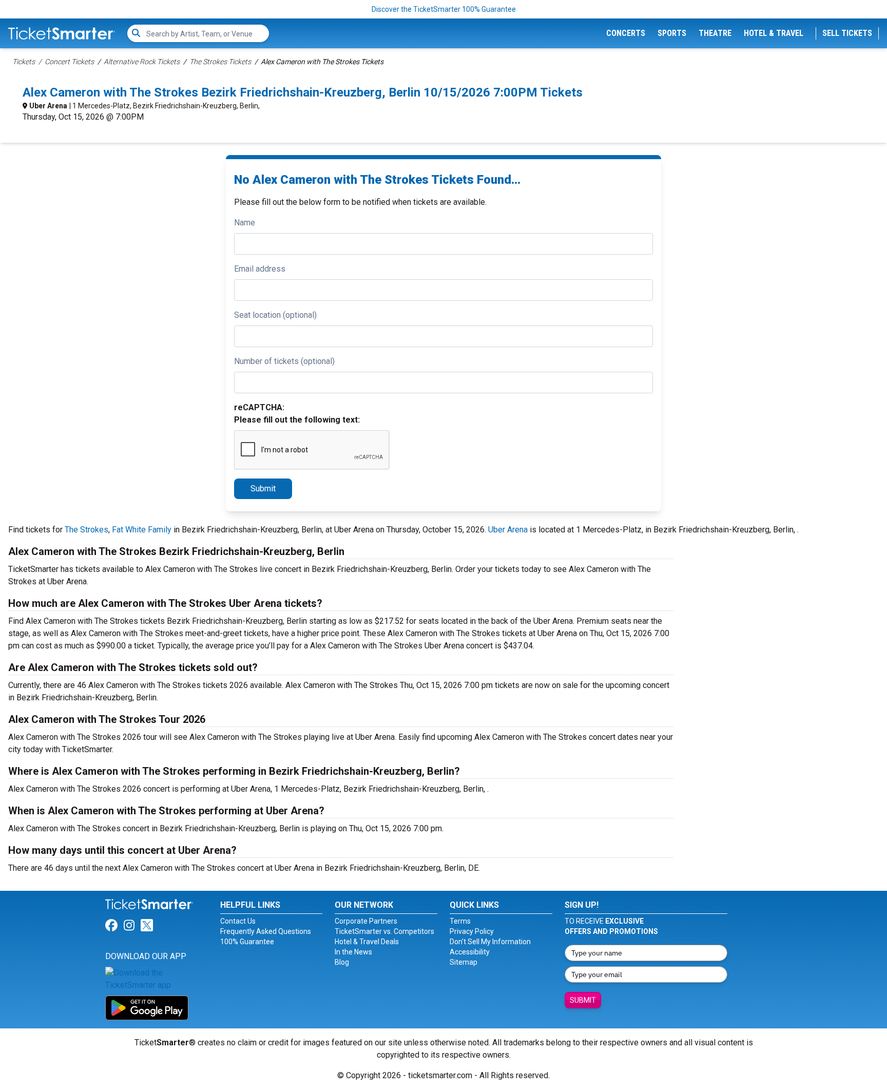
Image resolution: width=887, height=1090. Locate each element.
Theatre (715, 33)
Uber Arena (48, 106)
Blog (342, 962)
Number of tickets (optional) (284, 361)
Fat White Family (141, 529)
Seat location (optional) (275, 315)
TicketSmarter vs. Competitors (384, 931)
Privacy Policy (472, 931)
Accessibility (470, 952)
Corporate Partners (366, 921)
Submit (263, 488)
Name (244, 222)
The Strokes (86, 529)
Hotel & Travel (773, 33)
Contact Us (238, 921)
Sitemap (463, 962)
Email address (259, 269)
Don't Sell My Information (490, 942)
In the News (353, 952)
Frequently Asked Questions (265, 931)
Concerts (625, 33)
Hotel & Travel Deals (367, 942)
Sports (672, 33)
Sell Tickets (847, 33)
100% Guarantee (247, 942)
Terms (460, 921)
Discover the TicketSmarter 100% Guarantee (444, 9)
